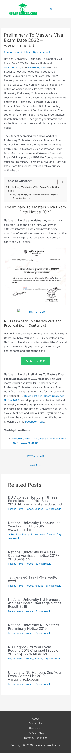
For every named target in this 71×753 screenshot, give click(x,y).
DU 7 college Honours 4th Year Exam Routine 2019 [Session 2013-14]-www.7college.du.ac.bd (35, 500)
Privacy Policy (35, 733)
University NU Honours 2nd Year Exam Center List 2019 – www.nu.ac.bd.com (35, 675)
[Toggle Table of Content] (59, 182)
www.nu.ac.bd (12, 67)
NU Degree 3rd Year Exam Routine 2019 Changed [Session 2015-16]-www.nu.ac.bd (34, 650)
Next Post (35, 465)
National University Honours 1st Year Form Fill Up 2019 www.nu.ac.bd (34, 526)
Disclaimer (35, 728)
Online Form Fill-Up (19, 534)
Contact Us (35, 723)
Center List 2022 (36, 361)
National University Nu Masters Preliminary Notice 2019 (33, 626)
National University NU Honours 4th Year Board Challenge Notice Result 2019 (35, 602)
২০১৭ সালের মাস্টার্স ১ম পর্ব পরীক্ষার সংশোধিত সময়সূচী (32, 579)
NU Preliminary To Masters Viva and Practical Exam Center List (35, 196)
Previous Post (35, 456)
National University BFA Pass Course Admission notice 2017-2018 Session (33, 555)
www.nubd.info (36, 67)
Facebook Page (34, 421)
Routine (38, 509)
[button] (51, 9)
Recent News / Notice (17, 52)
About (35, 718)
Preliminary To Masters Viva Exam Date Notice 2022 (33, 189)
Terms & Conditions (35, 737)
